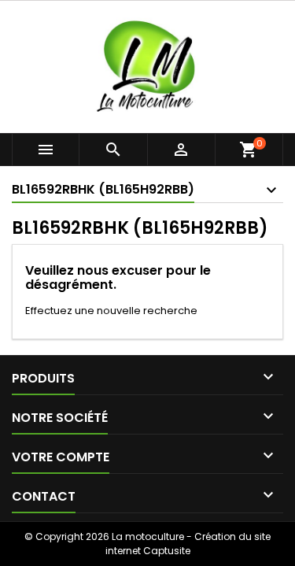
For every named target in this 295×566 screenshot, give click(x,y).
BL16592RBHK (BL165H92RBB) (103, 189)
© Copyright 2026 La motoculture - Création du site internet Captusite (147, 543)
